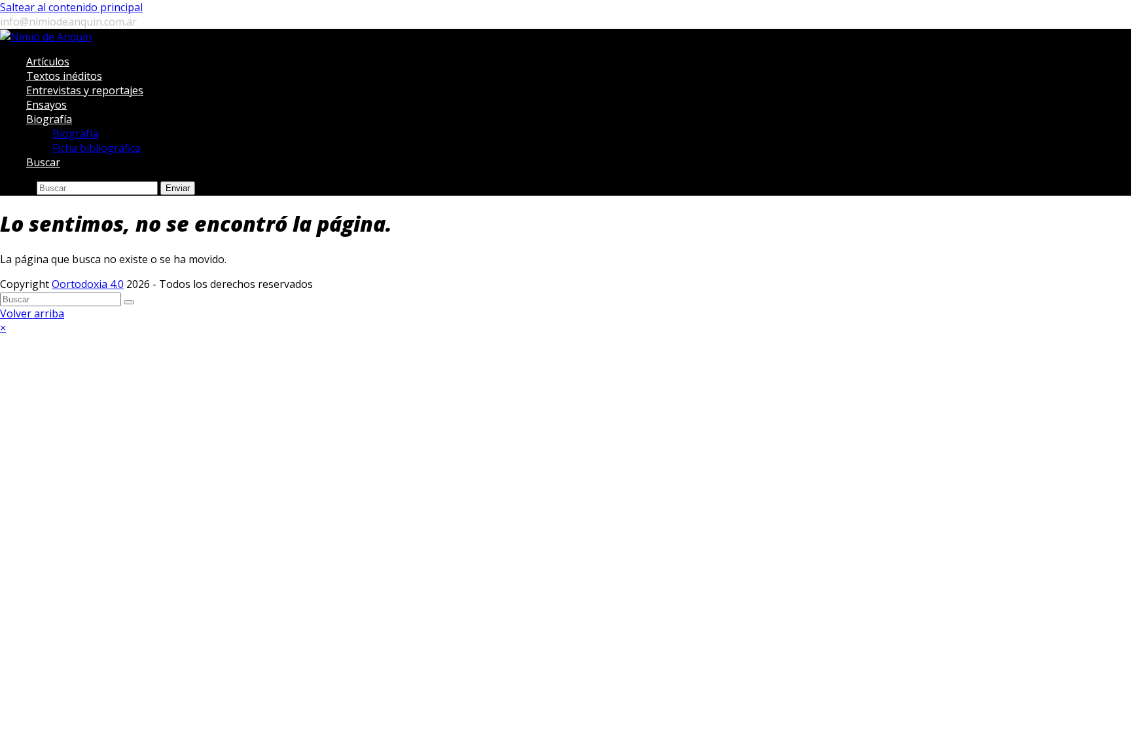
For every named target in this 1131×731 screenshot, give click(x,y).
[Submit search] (129, 302)
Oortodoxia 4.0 (88, 284)
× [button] (3, 328)
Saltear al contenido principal (71, 7)
